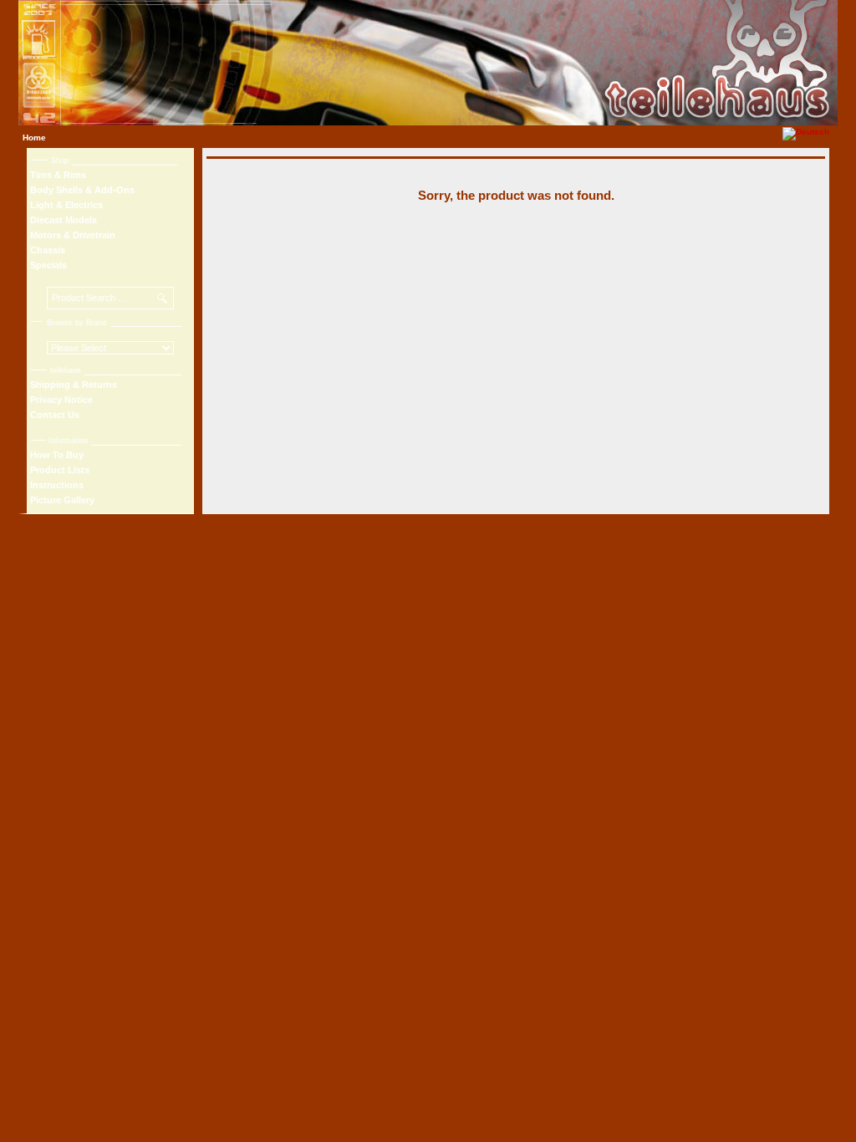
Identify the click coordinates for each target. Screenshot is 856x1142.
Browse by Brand (76, 323)
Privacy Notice (61, 400)
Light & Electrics (66, 205)
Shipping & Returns (73, 385)
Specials (48, 265)
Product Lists (59, 470)
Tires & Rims (58, 175)
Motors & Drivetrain (72, 235)
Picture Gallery (62, 500)
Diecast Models (63, 220)
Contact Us (54, 415)
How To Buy (57, 455)
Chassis (47, 250)
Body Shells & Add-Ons (82, 190)
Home (34, 137)
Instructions (57, 485)
